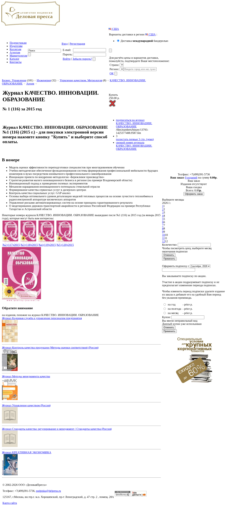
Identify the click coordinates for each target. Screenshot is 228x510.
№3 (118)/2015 (29, 244)
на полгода (174, 308)
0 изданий (191, 177)
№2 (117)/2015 (11, 244)
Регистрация (77, 43)
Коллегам (15, 49)
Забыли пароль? (82, 58)
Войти (67, 58)
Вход (65, 43)
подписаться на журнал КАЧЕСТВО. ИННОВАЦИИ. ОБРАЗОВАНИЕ (134, 123)
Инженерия (44, 80)
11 (163, 238)
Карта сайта (9, 502)
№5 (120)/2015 (65, 244)
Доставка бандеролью (144, 40)
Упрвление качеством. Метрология (81, 80)
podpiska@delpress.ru (48, 490)
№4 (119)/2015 (47, 244)
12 (163, 241)
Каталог (14, 58)
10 (163, 234)
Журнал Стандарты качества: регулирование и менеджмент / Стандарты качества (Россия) (57, 428)
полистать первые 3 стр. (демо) (135, 139)
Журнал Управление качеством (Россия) (26, 405)
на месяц (173, 313)
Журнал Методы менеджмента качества (26, 376)
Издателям (16, 46)
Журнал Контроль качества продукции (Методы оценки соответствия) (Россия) (50, 347)
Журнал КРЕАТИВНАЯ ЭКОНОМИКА (26, 452)
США (115, 28)
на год (171, 304)
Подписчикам (18, 42)
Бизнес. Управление (14, 80)
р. (191, 304)
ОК (112, 73)
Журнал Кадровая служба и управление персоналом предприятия (42, 318)
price (187, 304)
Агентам (15, 52)
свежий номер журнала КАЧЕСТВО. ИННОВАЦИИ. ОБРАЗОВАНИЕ (134, 145)
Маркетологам (18, 55)
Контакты (16, 62)
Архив (30, 83)
